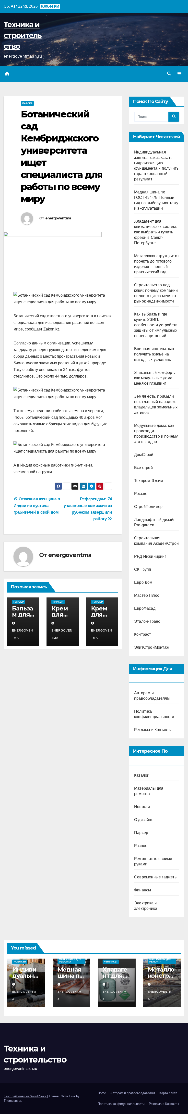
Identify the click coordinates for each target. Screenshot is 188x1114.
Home (102, 1093)
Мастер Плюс (146, 595)
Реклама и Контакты (153, 730)
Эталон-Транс (147, 621)
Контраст (142, 634)
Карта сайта (168, 1093)
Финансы (142, 890)
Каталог (141, 775)
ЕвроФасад (144, 608)
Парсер (27, 103)
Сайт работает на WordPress (25, 1096)
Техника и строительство (23, 35)
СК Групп (142, 569)
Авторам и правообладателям (132, 1093)
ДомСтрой (143, 455)
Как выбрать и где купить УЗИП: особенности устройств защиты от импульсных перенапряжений (155, 325)
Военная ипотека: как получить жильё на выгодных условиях (154, 354)
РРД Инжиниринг (150, 556)
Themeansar (12, 1100)
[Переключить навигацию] (179, 74)
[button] (169, 74)
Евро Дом (143, 582)
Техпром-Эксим (148, 481)
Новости (142, 807)
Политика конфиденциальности (121, 1104)
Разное (140, 846)
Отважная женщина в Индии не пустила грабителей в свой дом (36, 505)
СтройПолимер (148, 507)
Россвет (141, 494)
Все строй (143, 468)
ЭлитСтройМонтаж (151, 647)
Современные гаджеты (155, 877)
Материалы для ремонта (70, 960)
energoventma (58, 218)
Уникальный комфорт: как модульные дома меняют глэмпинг (154, 377)
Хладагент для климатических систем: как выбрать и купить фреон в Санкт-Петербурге (155, 232)
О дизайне (143, 820)
